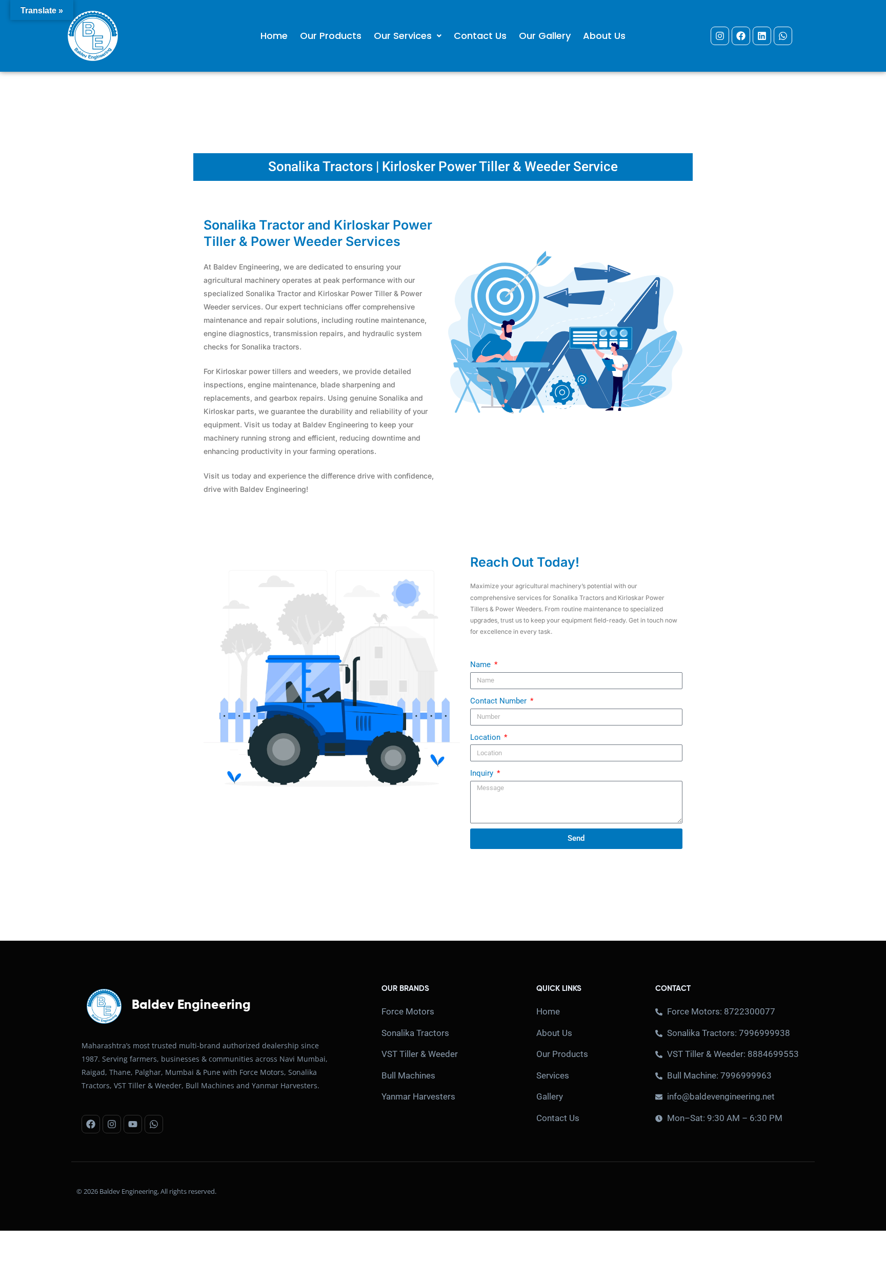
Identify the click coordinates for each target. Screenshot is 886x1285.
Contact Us (480, 35)
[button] (408, 35)
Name (481, 664)
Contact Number (499, 701)
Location (486, 737)
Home (274, 35)
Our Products (330, 35)
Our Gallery (545, 35)
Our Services (403, 35)
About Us (604, 35)
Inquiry (482, 773)
